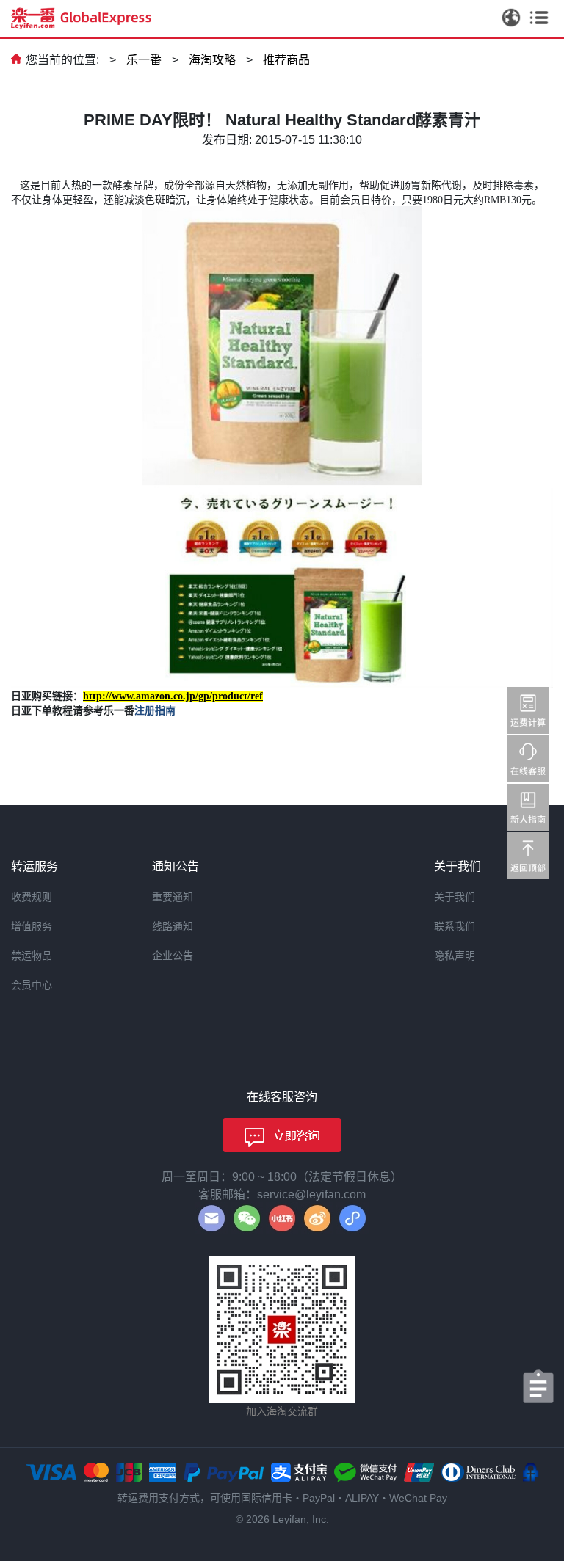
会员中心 (31, 985)
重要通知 (172, 897)
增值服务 (31, 926)
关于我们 (454, 897)
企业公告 (172, 955)
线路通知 (172, 926)
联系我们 (454, 926)
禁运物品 (31, 955)
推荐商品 (286, 60)
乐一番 (144, 60)
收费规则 (31, 897)
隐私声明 (454, 955)
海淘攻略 (212, 60)
